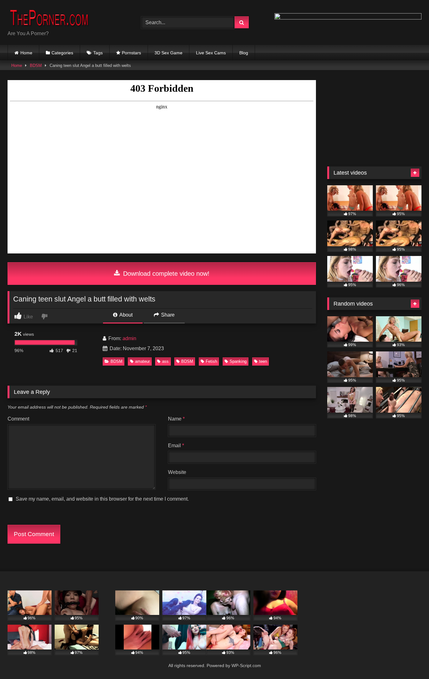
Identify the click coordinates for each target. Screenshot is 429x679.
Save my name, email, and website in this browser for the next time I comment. (102, 499)
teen (263, 361)
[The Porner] (55, 17)
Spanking (238, 361)
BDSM (36, 65)
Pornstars (131, 52)
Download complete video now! (165, 273)
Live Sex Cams (211, 52)
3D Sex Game (168, 52)
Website (177, 472)
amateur (142, 361)
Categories (62, 52)
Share (167, 315)
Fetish (211, 361)
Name (176, 418)
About (125, 315)
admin (129, 338)
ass (165, 361)
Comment (18, 418)
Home (26, 52)
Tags (98, 52)
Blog (243, 52)
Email (176, 445)
